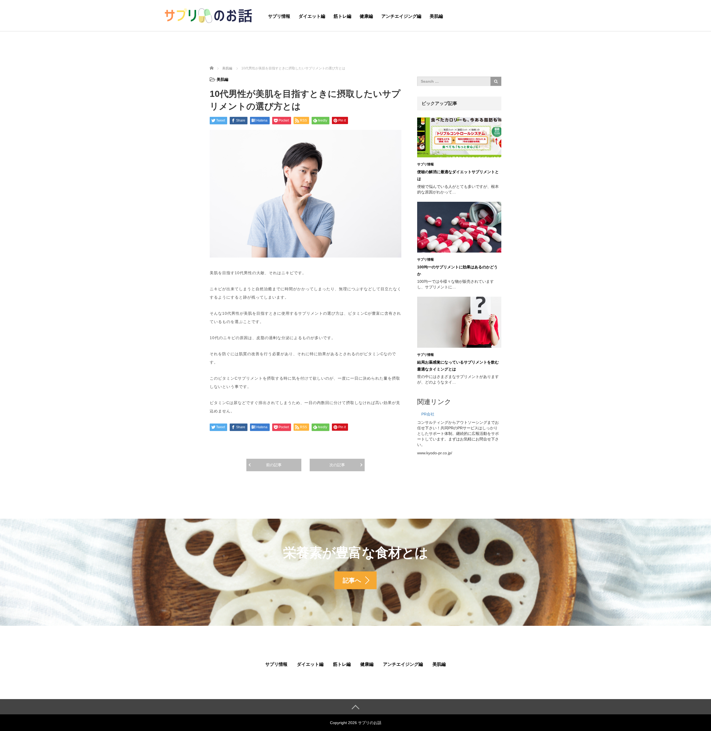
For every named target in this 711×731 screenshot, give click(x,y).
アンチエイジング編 (401, 16)
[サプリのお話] (208, 15)
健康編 (366, 16)
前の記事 (274, 465)
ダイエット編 (312, 16)
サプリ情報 (279, 16)
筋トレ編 (342, 16)
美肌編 (436, 16)
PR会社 (427, 414)
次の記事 (337, 465)
